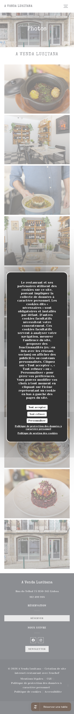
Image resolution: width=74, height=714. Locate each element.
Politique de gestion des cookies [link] (38, 433)
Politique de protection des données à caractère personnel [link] (38, 427)
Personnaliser (37, 420)
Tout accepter (37, 407)
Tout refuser (37, 414)
